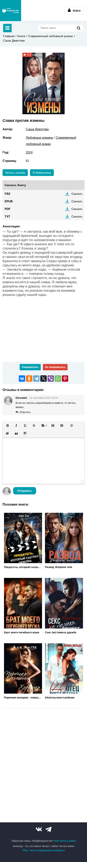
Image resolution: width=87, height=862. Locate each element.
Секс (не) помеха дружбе (60, 632)
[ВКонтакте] (22, 378)
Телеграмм (48, 829)
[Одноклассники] (29, 378)
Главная (9, 36)
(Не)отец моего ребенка (60, 697)
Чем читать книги (65, 840)
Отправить (24, 490)
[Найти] (78, 28)
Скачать (76, 193)
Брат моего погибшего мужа (21, 632)
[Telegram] (36, 378)
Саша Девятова (14, 40)
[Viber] (51, 378)
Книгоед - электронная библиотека (10, 10)
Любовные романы (39, 137)
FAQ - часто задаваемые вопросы (43, 850)
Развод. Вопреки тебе (58, 567)
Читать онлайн (15, 172)
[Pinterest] (65, 378)
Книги (21, 36)
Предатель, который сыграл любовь (23, 567)
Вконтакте (39, 829)
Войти (76, 10)
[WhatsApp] (58, 378)
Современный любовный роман (50, 36)
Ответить (25, 412)
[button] (7, 426)
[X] (43, 378)
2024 (29, 152)
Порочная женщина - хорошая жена (23, 697)
